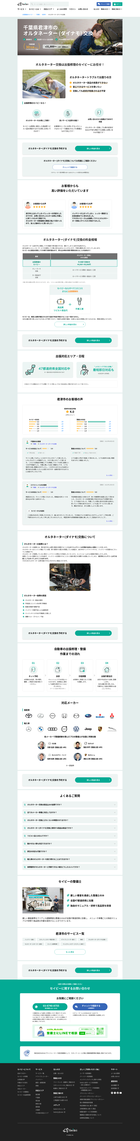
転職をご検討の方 (59, 1088)
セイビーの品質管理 (24, 1095)
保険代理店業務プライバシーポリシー (92, 1099)
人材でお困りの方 (59, 1097)
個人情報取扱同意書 (86, 1102)
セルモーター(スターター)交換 (33, 944)
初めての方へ (22, 1073)
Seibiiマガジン (58, 1109)
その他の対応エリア (42, 1113)
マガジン (72, 9)
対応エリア (21, 1086)
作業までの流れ (23, 1082)
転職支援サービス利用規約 (88, 1112)
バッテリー (39, 1079)
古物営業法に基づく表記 (88, 1109)
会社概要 (114, 1085)
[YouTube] (121, 1093)
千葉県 (34, 444)
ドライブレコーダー (42, 1076)
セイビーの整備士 (23, 1092)
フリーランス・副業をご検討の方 (64, 1082)
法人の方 (96, 9)
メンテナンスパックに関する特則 (90, 1079)
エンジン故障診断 (52, 944)
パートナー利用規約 (86, 1076)
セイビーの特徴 (23, 1076)
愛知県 (38, 1107)
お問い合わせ (83, 9)
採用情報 (114, 1088)
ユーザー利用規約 (85, 1073)
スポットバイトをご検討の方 (62, 1085)
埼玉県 (38, 1101)
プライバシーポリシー (87, 1093)
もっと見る (109, 475)
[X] (115, 1093)
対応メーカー (22, 1089)
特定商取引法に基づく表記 (88, 1105)
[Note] (112, 1093)
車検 (81, 939)
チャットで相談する (70, 167)
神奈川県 (38, 1104)
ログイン (118, 4)
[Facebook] (118, 1093)
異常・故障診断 (41, 1082)
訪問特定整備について (87, 1118)
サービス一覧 (40, 1073)
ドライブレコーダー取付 (68, 939)
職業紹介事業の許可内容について (90, 1115)
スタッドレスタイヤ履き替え (47, 939)
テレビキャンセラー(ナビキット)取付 (73, 944)
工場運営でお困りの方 (60, 1100)
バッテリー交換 (29, 939)
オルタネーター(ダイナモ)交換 (48, 444)
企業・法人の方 (58, 1073)
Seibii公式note (58, 1112)
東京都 (38, 1094)
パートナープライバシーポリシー (90, 1096)
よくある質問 (62, 9)
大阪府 (38, 1110)
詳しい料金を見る (93, 148)
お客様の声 (21, 1079)
